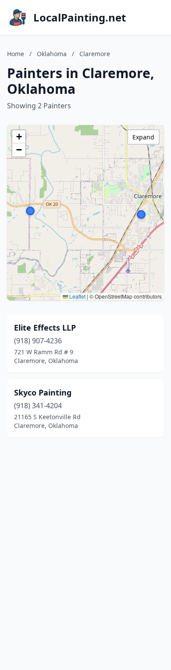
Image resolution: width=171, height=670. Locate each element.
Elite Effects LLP (45, 327)
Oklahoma (52, 54)
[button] (141, 214)
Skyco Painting (42, 392)
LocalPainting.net (79, 18)
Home (15, 54)
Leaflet (77, 296)
